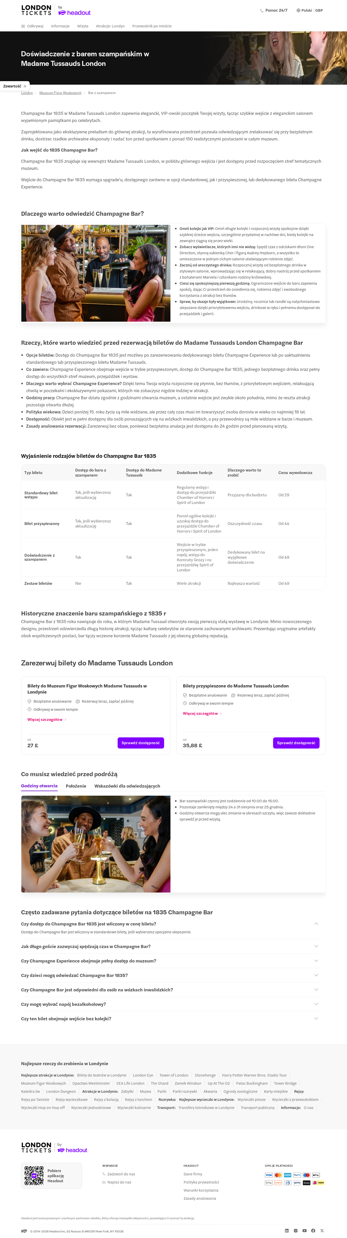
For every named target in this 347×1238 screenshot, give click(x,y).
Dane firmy (193, 1173)
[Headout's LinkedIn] (287, 1231)
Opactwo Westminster (91, 1083)
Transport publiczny (258, 1107)
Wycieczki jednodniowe (91, 1107)
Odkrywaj (35, 25)
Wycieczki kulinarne (134, 1107)
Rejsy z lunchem (138, 1099)
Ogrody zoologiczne (241, 1091)
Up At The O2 (219, 1083)
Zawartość (12, 85)
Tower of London (174, 1075)
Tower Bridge (285, 1083)
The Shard (159, 1083)
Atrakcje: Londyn (110, 25)
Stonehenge (205, 1075)
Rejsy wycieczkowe (72, 1099)
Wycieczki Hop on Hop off (43, 1107)
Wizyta (82, 25)
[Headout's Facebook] (313, 1231)
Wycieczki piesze (252, 1099)
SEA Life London (130, 1083)
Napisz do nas (119, 1182)
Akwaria (210, 1091)
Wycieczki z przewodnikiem (295, 1099)
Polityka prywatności (201, 1182)
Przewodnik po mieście (152, 25)
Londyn (27, 92)
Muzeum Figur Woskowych (60, 92)
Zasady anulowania (200, 1198)
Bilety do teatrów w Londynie (102, 1075)
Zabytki (127, 1091)
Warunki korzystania (201, 1190)
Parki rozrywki (185, 1091)
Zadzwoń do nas (121, 1173)
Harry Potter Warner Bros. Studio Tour (254, 1075)
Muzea (145, 1091)
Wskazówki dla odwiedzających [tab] (127, 785)
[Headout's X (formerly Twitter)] (322, 1231)
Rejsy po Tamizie (35, 1099)
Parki (161, 1091)
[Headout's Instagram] (296, 1231)
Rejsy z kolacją (106, 1099)
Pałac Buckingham (252, 1083)
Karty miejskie (276, 1091)
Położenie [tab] (76, 785)
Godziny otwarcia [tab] (39, 785)
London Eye (143, 1075)
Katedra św (30, 1091)
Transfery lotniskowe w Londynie (206, 1107)
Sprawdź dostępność (141, 742)
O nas (308, 1107)
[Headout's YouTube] (305, 1231)
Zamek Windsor (188, 1083)
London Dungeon (61, 1091)
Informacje (60, 25)
